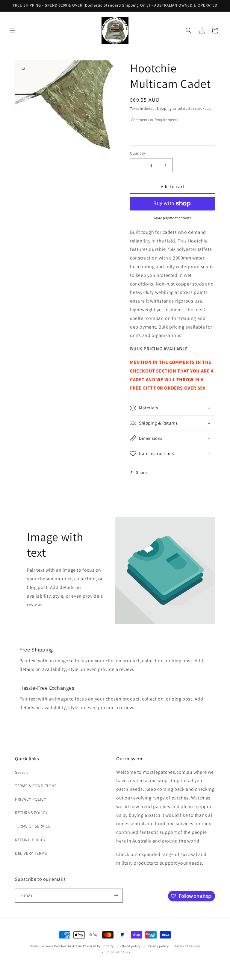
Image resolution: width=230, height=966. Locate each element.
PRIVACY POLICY (30, 799)
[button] (12, 30)
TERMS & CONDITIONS (36, 785)
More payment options (172, 218)
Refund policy (130, 946)
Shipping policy (118, 952)
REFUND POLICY (30, 840)
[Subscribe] (115, 896)
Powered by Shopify (98, 946)
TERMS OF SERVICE (33, 826)
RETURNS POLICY (31, 812)
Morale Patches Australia (62, 946)
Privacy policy (158, 946)
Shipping (164, 108)
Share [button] (141, 472)
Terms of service (187, 946)
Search (21, 772)
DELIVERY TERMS (31, 853)
